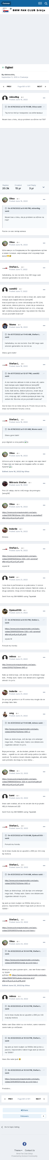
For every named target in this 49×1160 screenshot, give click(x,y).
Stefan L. (36, 334)
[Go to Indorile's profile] (5, 530)
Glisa (34, 107)
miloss (35, 723)
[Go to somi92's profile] (5, 290)
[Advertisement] (24, 40)
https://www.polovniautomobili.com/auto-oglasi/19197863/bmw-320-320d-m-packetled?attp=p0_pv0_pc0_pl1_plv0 (22, 515)
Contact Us (30, 1150)
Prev (9, 86)
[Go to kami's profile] (5, 578)
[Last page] (45, 87)
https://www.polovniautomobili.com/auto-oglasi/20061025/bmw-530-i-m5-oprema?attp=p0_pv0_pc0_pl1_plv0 (20, 559)
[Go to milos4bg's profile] (5, 98)
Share (25, 1110)
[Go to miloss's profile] (5, 657)
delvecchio (9, 74)
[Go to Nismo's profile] (5, 326)
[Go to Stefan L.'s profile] (5, 268)
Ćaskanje (24, 77)
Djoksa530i (37, 835)
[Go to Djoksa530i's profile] (5, 611)
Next (39, 86)
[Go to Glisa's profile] (5, 200)
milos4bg (36, 208)
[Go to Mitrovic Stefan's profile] (5, 483)
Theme (17, 1150)
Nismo (34, 429)
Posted (18, 99)
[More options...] (44, 98)
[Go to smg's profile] (5, 714)
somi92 (36, 373)
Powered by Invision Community (24, 1156)
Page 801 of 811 (24, 86)
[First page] (3, 87)
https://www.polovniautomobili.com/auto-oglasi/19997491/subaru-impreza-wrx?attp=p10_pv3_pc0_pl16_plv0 (24, 978)
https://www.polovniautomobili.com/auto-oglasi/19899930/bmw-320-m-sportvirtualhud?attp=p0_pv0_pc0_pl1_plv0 (22, 782)
